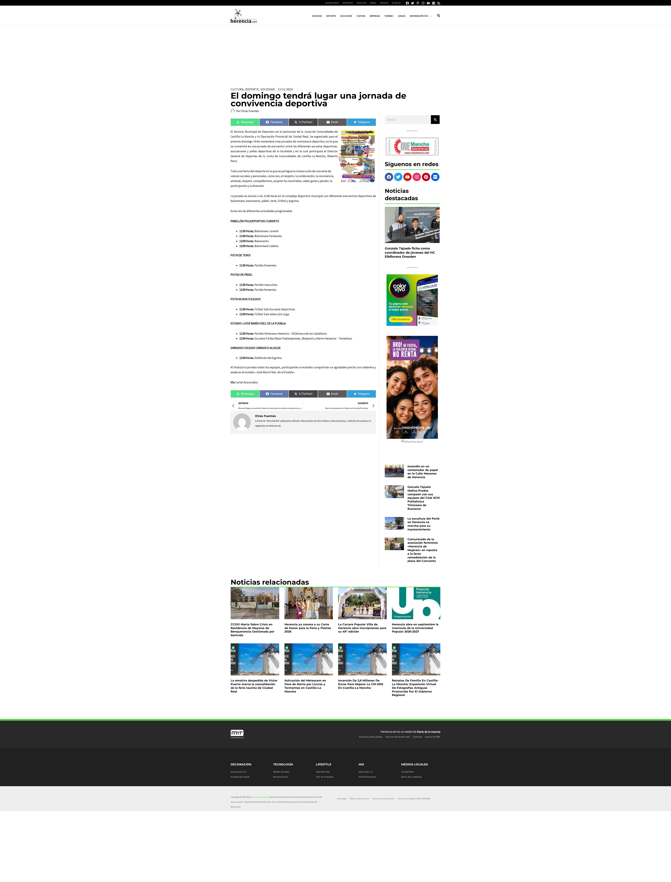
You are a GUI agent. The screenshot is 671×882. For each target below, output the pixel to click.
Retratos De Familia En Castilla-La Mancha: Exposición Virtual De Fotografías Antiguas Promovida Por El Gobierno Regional (415, 688)
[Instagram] (423, 3)
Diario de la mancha (428, 731)
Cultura (237, 89)
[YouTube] (428, 3)
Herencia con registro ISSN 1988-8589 (413, 798)
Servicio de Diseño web (397, 736)
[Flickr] (433, 3)
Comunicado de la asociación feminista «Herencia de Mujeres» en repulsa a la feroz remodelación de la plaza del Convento (422, 550)
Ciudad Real (407, 771)
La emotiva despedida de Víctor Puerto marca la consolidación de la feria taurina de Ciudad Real (254, 686)
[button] (429, 16)
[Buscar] (435, 119)
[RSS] (438, 3)
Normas (373, 3)
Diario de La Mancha (411, 776)
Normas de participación (383, 798)
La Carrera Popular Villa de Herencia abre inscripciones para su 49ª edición (362, 628)
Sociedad (267, 89)
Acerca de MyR (432, 736)
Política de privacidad (359, 798)
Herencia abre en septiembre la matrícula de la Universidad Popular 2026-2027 (415, 628)
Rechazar (391, 876)
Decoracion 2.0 (238, 771)
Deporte (252, 89)
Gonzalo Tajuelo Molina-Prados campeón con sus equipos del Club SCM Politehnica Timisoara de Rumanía (423, 497)
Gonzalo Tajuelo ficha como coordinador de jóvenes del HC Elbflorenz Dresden (410, 253)
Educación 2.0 (366, 771)
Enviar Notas (347, 3)
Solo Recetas (323, 771)
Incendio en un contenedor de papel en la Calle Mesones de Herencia (422, 472)
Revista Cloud (280, 776)
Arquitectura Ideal (240, 776)
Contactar (384, 3)
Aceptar (370, 876)
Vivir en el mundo (325, 776)
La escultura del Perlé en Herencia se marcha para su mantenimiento (423, 524)
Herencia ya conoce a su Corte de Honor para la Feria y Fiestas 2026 (307, 628)
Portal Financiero (367, 776)
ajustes (335, 878)
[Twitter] (412, 3)
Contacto (417, 736)
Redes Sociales (281, 771)
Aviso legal (342, 798)
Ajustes (413, 876)
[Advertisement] (335, 52)
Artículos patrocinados (371, 736)
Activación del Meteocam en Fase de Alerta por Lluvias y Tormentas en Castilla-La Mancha (305, 686)
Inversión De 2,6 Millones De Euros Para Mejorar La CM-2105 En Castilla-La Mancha (360, 684)
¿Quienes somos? (332, 3)
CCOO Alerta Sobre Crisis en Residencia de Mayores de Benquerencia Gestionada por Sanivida (252, 630)
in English (396, 3)
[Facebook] (407, 3)
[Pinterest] (417, 3)
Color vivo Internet (259, 797)
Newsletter (361, 3)
